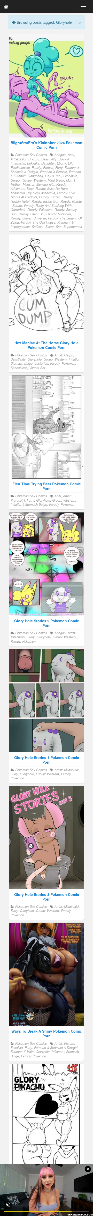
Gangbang (35, 176)
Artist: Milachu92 (67, 770)
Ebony (61, 163)
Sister (49, 226)
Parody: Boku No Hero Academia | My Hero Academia (39, 190)
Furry (59, 167)
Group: (16, 180)
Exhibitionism (20, 167)
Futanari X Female (53, 171)
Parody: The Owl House (38, 222)
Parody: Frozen (49, 197)
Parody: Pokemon (39, 209)
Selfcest (37, 226)
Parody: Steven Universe (28, 218)
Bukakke (17, 1047)
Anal (71, 154)
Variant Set (37, 367)
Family (36, 167)
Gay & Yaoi (53, 176)
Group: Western (34, 180)
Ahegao (60, 154)
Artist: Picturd (64, 1043)
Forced (48, 167)
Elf (70, 163)
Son (58, 226)
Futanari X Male (22, 1051)
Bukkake (33, 163)
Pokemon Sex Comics (31, 154)
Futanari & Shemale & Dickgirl (56, 1047)
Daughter (48, 163)
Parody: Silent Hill (31, 214)
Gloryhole (70, 176)
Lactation (41, 363)
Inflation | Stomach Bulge (29, 504)
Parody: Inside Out (45, 201)
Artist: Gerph (64, 355)
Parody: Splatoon (58, 214)
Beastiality (48, 159)
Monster (28, 184)
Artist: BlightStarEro (25, 159)
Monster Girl (45, 184)
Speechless (19, 367)
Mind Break (56, 180)
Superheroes (73, 226)
